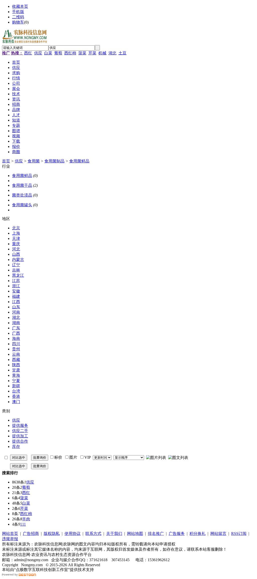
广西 (16, 333)
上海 (16, 233)
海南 (16, 338)
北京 (16, 228)
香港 (16, 396)
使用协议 (73, 533)
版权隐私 (52, 533)
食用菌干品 (22, 185)
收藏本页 (20, 6)
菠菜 (82, 53)
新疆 (16, 386)
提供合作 (20, 441)
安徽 (16, 291)
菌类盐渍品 (22, 195)
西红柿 (70, 53)
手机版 (18, 12)
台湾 (16, 391)
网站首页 (10, 533)
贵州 (16, 349)
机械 (102, 53)
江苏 (16, 280)
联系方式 (93, 533)
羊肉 (26, 519)
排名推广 (156, 533)
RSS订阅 (238, 533)
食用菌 (34, 161)
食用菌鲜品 (79, 161)
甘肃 (16, 370)
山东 (16, 307)
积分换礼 (197, 533)
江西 (16, 302)
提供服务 (20, 425)
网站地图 (135, 533)
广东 (16, 328)
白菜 (48, 53)
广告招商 (31, 533)
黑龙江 (18, 275)
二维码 (18, 17)
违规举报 (10, 539)
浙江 (16, 286)
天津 (16, 238)
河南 (16, 312)
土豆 (122, 53)
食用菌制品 (54, 161)
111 (23, 524)
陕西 (16, 365)
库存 (16, 446)
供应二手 (20, 431)
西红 (28, 53)
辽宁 (16, 265)
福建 (16, 296)
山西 (16, 254)
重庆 (16, 244)
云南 (16, 354)
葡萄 (58, 53)
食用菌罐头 (22, 205)
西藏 (16, 359)
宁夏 (16, 380)
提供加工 (20, 436)
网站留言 (218, 533)
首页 (6, 161)
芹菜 (92, 53)
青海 (16, 375)
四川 (16, 344)
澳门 (16, 402)
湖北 (112, 53)
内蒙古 (18, 259)
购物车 (18, 22)
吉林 (16, 270)
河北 (16, 249)
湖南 (16, 323)
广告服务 (177, 533)
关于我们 (114, 533)
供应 (38, 53)
